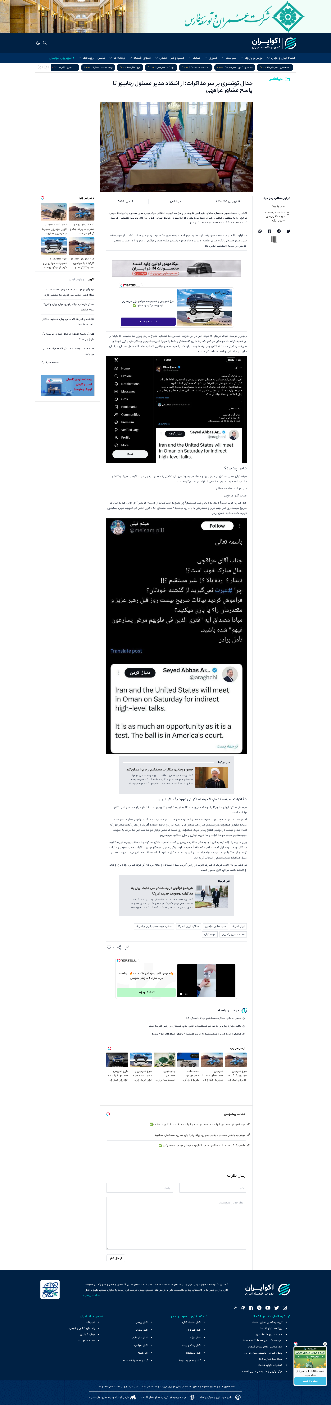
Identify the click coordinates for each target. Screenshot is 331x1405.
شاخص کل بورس (112, 67)
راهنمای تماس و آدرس (82, 1328)
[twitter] (288, 231)
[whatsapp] (260, 231)
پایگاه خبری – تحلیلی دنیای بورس (263, 1353)
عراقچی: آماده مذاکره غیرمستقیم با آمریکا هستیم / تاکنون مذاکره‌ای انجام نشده (196, 1034)
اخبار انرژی (195, 1337)
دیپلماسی (276, 79)
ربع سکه (251, 67)
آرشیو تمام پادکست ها (135, 1360)
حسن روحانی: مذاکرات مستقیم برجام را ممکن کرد (159, 770)
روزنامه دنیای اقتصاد (271, 1328)
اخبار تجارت (141, 1330)
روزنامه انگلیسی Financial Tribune (263, 1340)
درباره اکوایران (87, 1334)
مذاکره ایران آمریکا (188, 926)
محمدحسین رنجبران (233, 934)
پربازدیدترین (76, 279)
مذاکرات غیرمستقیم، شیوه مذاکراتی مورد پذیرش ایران (274, 216)
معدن (163, 58)
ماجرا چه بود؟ (278, 206)
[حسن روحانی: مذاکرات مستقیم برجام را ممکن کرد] (211, 777)
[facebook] (269, 231)
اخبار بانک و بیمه (191, 1345)
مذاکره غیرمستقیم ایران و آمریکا (154, 926)
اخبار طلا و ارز (193, 1330)
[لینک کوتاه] (127, 947)
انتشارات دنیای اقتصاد (270, 1365)
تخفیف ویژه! (146, 992)
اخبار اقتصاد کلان (191, 1322)
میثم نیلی (209, 934)
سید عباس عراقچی (215, 926)
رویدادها (88, 58)
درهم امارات (187, 67)
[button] (40, 67)
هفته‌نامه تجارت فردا (271, 1359)
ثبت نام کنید (310, 1381)
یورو (219, 67)
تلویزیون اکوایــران (60, 58)
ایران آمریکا (238, 926)
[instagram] (285, 1308)
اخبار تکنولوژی (193, 1353)
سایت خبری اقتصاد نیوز (269, 1334)
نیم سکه (286, 67)
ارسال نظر (116, 1258)
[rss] (235, 1308)
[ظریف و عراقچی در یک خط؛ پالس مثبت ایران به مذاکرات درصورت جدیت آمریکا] (211, 897)
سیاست (231, 58)
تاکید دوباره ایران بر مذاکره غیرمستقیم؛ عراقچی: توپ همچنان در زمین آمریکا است (195, 1026)
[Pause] (181, 994)
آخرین (91, 279)
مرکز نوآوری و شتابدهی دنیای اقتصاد (262, 1371)
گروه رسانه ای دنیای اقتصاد (267, 1322)
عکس (101, 58)
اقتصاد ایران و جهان (283, 58)
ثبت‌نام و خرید (148, 321)
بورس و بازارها (254, 58)
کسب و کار (177, 58)
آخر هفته (143, 1353)
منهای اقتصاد (142, 58)
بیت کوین (153, 67)
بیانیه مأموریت (86, 1340)
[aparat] (243, 1308)
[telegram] (279, 231)
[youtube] (267, 1308)
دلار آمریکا (69, 67)
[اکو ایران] (274, 43)
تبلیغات (90, 1322)
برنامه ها (119, 58)
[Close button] (325, 1344)
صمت (196, 58)
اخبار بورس (141, 1322)
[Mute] (186, 994)
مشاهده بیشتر (51, 362)
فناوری (213, 58)
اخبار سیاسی (141, 1345)
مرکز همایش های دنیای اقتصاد (265, 1347)
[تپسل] (122, 285)
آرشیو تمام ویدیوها (190, 1360)
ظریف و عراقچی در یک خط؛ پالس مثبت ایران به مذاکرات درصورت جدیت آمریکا (162, 891)
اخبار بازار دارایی (139, 1337)
